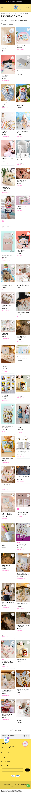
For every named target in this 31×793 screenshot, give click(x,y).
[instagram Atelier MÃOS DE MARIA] (2, 747)
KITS (18, 13)
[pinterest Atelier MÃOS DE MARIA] (13, 747)
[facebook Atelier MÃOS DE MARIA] (6, 747)
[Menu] (2, 7)
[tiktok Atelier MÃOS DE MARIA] (10, 747)
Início (2, 13)
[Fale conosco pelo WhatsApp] (28, 785)
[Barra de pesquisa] (26, 7)
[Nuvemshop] (15, 787)
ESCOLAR (14, 13)
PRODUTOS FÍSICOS (8, 13)
